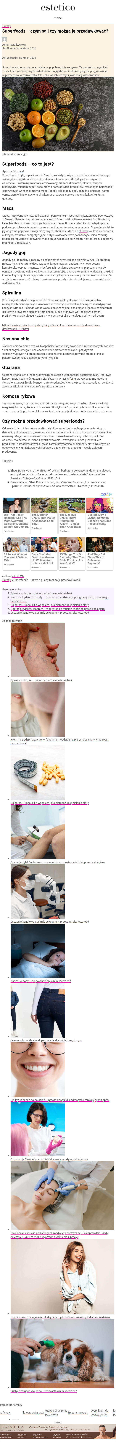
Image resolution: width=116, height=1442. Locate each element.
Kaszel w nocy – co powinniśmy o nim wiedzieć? (41, 981)
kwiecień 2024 (18, 576)
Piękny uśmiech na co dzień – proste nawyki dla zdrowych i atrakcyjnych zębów (60, 1099)
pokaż (20, 171)
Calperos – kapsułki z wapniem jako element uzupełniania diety (50, 604)
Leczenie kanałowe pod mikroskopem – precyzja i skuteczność (50, 612)
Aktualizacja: (19, 57)
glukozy (83, 231)
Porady (6, 26)
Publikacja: (19, 48)
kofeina (71, 378)
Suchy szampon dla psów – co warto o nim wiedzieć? (44, 1391)
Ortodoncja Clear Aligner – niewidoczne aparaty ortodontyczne (49, 1159)
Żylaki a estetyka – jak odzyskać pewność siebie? (41, 593)
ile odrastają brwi (33, 1412)
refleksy (5, 1412)
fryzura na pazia (78, 1412)
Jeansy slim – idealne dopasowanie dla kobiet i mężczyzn (46, 1040)
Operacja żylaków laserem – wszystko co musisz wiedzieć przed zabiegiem (58, 608)
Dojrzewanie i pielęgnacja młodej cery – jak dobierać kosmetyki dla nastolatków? (60, 1317)
